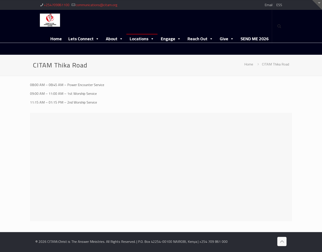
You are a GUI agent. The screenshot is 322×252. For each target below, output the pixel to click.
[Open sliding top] (317, 5)
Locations (139, 39)
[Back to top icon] (282, 241)
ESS (279, 5)
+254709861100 (56, 5)
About (111, 39)
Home (56, 39)
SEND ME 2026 (255, 39)
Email (268, 5)
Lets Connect (81, 39)
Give (224, 39)
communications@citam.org (96, 5)
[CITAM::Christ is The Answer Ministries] (50, 20)
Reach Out (197, 39)
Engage (168, 39)
